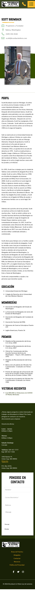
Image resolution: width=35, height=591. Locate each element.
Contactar (17, 558)
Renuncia (17, 561)
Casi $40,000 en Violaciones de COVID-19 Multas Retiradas (19, 394)
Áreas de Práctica (17, 552)
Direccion (5, 461)
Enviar (7, 529)
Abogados (17, 555)
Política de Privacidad (17, 565)
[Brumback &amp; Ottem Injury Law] (10, 6)
